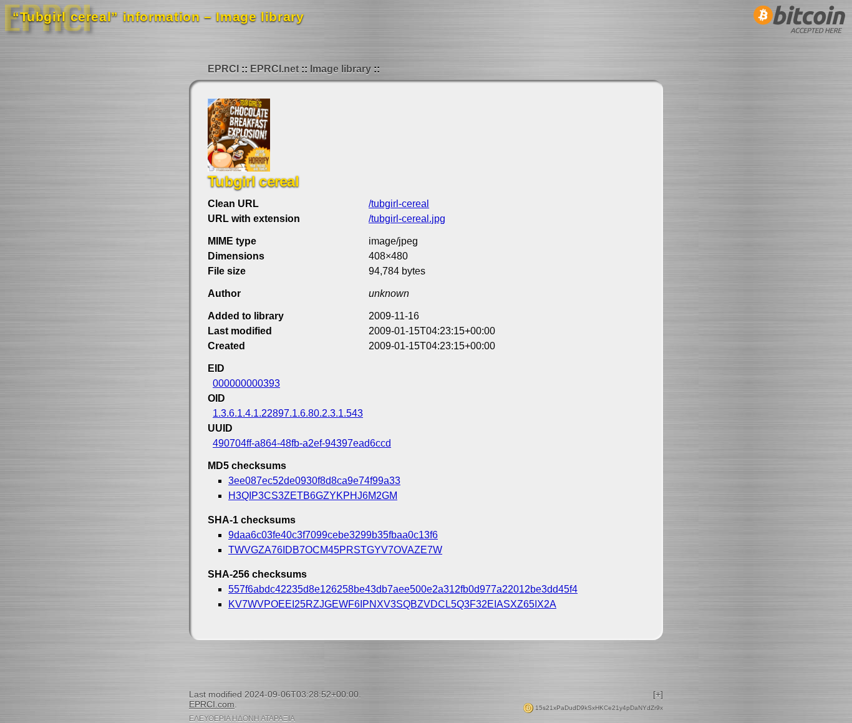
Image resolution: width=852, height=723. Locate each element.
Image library (340, 69)
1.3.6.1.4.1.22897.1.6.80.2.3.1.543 (288, 413)
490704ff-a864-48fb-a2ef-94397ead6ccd (302, 443)
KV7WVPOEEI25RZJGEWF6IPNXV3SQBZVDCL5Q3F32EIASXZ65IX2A (392, 604)
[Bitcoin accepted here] (799, 36)
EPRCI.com (212, 704)
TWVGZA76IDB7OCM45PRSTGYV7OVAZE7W (335, 550)
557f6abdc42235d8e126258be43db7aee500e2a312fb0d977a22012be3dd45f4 (403, 589)
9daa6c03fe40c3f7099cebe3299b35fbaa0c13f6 (333, 535)
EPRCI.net (274, 69)
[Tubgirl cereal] (239, 168)
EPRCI (223, 69)
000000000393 (246, 383)
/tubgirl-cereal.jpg (407, 218)
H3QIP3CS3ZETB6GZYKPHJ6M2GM (312, 495)
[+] (658, 694)
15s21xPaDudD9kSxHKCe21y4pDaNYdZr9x (598, 707)
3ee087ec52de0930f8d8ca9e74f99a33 (314, 480)
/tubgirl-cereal (399, 203)
